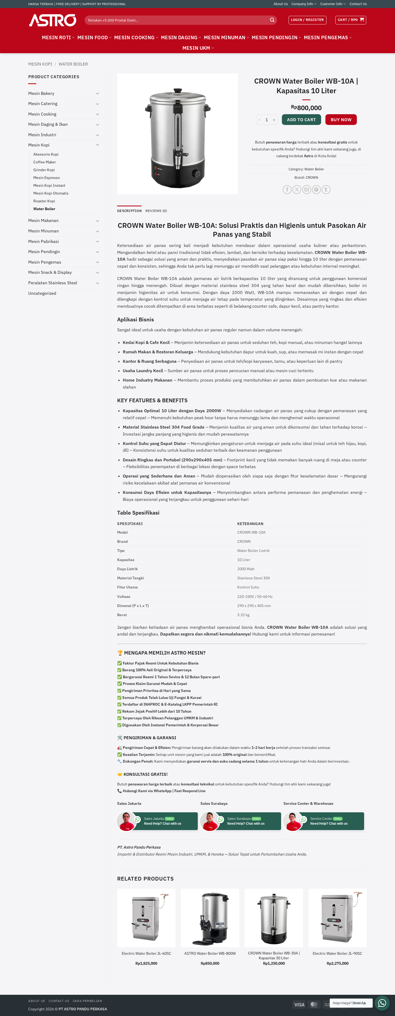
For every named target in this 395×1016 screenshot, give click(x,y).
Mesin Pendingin (44, 251)
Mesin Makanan (43, 220)
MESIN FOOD (92, 37)
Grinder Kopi (44, 169)
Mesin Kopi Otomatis (51, 193)
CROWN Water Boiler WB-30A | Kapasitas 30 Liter (274, 956)
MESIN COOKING (134, 37)
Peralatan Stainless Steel (52, 282)
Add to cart (301, 119)
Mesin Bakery (41, 93)
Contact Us (358, 4)
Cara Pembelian (87, 1001)
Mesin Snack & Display (50, 272)
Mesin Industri (42, 134)
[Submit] (272, 20)
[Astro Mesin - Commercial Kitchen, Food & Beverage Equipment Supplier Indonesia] (52, 20)
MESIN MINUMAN (225, 37)
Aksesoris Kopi (46, 154)
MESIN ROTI (56, 37)
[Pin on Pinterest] (316, 189)
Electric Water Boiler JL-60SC (146, 953)
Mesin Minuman (43, 231)
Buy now (341, 119)
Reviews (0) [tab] (156, 211)
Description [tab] (129, 211)
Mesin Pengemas (44, 262)
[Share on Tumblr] (326, 189)
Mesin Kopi (40, 64)
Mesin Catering (42, 103)
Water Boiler (73, 64)
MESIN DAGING (179, 37)
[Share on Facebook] (287, 189)
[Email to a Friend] (306, 189)
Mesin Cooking (42, 114)
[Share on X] (296, 189)
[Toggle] (97, 93)
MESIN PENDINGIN (274, 37)
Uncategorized (42, 293)
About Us (281, 4)
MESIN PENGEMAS (326, 37)
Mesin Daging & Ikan (48, 124)
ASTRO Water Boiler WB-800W (210, 953)
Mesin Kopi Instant (49, 185)
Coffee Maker (44, 161)
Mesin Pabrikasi (43, 241)
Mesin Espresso (46, 177)
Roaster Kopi (44, 200)
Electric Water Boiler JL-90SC (337, 953)
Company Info (302, 4)
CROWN (312, 177)
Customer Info (331, 4)
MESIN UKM (196, 48)
